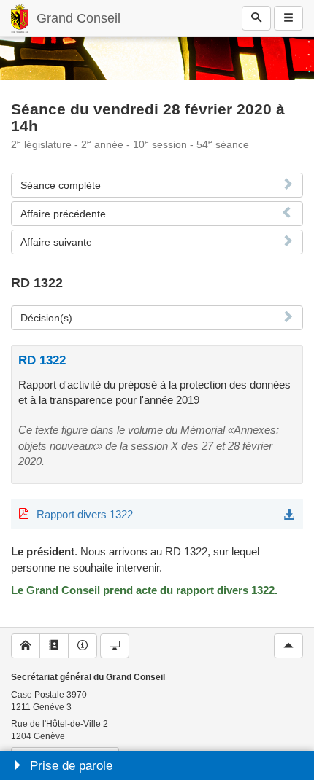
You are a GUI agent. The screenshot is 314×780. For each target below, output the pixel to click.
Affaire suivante (56, 242)
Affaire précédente (63, 213)
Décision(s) (46, 318)
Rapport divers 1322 (85, 514)
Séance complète (60, 185)
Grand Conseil (78, 18)
